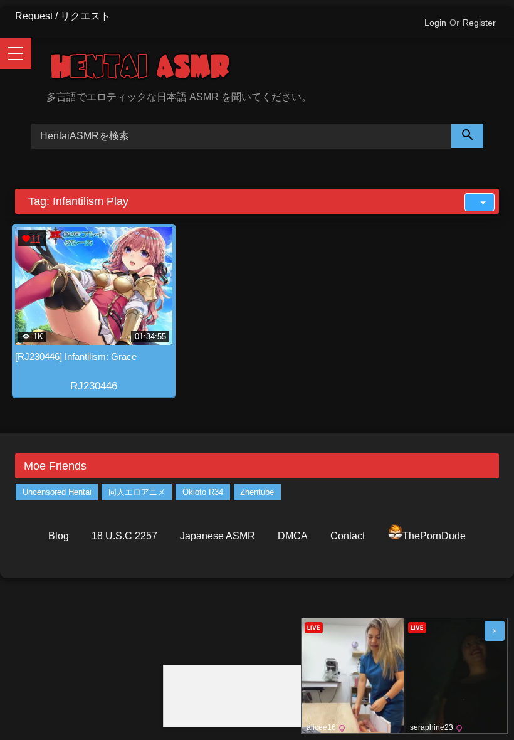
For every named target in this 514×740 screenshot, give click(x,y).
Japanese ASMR (217, 536)
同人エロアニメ (136, 492)
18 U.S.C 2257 (124, 536)
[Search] (467, 136)
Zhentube (257, 492)
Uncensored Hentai (57, 492)
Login (435, 23)
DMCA (293, 536)
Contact (347, 536)
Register (479, 23)
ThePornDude (434, 536)
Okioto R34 (202, 492)
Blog (58, 536)
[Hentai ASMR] (272, 69)
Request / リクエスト (62, 16)
